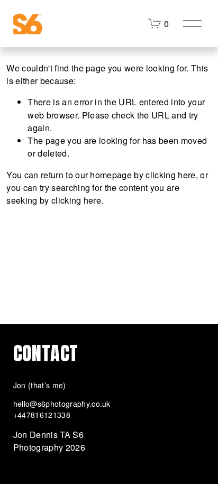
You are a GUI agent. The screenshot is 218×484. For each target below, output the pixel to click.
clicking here (170, 174)
